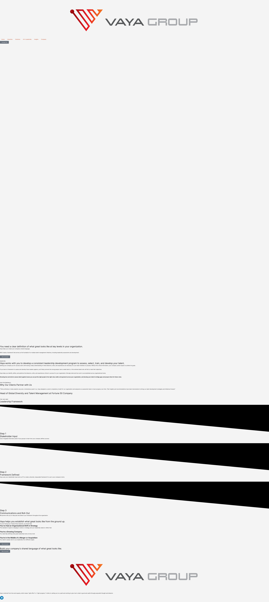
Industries (9, 39)
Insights (36, 39)
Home (3, 39)
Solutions (17, 39)
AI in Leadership (27, 39)
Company (43, 39)
